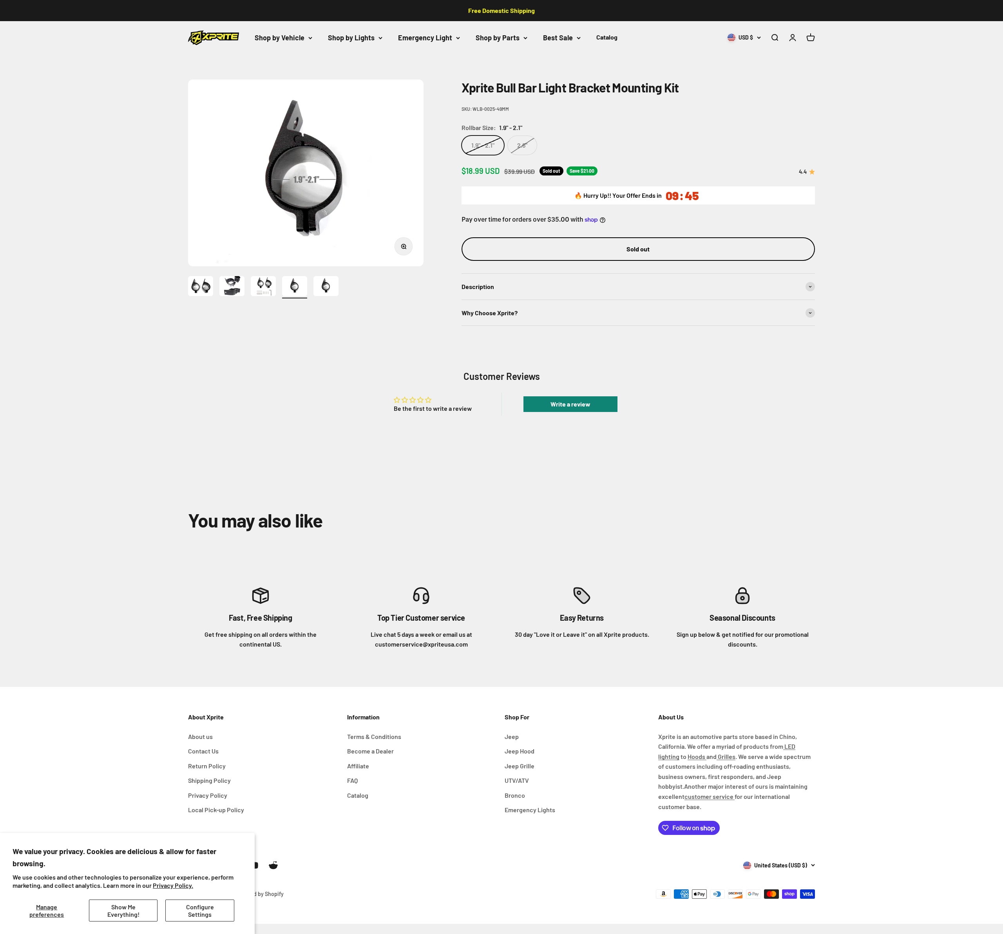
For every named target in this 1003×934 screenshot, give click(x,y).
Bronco (515, 795)
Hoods (697, 756)
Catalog (606, 37)
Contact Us (203, 751)
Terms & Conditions (374, 736)
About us (200, 736)
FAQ (352, 780)
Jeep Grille (519, 766)
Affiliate (358, 766)
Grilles (726, 756)
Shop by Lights (351, 37)
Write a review (570, 404)
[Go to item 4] (294, 287)
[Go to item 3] (263, 287)
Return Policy (207, 766)
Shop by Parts (498, 37)
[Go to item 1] (200, 287)
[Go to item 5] (326, 287)
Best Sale (558, 37)
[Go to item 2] (231, 287)
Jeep (512, 736)
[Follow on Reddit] (273, 865)
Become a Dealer (370, 751)
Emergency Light (425, 37)
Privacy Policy (207, 795)
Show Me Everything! (123, 910)
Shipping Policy (209, 780)
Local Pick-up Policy (216, 809)
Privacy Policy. (173, 885)
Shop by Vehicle (279, 37)
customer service (709, 796)
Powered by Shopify (259, 894)
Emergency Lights (530, 809)
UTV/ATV (517, 780)
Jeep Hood (519, 751)
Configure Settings (200, 910)
